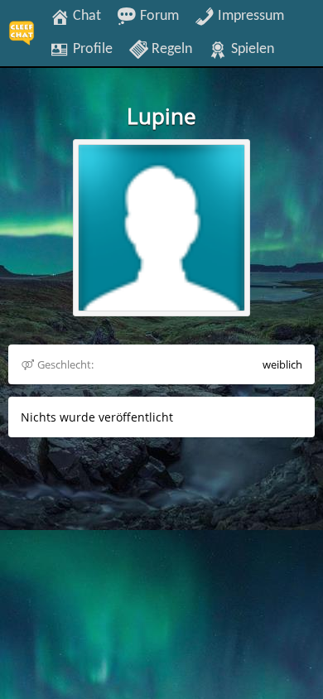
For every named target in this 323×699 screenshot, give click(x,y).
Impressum (249, 15)
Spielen (251, 48)
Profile (91, 48)
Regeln (170, 48)
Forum (158, 15)
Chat (85, 15)
